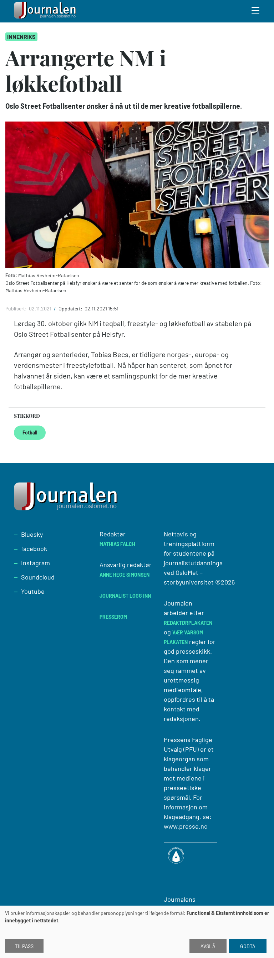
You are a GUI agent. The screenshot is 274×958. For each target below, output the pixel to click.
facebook (34, 548)
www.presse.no (186, 826)
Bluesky (32, 534)
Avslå (208, 946)
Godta (247, 946)
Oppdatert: (71, 308)
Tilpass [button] (24, 946)
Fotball (29, 432)
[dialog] (137, 932)
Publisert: (16, 308)
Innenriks (21, 36)
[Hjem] (46, 11)
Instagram (35, 563)
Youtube (33, 591)
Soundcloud (38, 577)
